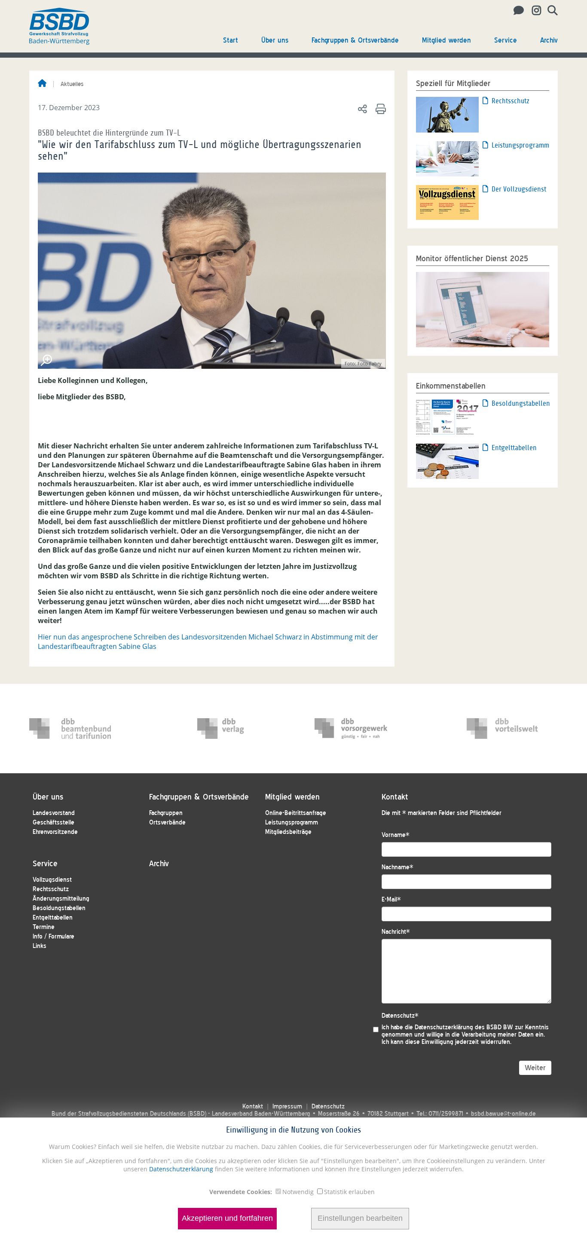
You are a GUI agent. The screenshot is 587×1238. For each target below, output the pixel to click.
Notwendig (298, 1192)
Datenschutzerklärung (180, 1169)
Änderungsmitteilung (61, 898)
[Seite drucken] (379, 108)
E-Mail (391, 899)
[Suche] (549, 10)
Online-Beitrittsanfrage (295, 813)
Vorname (396, 835)
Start (230, 40)
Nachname (397, 867)
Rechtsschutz (510, 101)
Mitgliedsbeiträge (288, 832)
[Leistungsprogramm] (447, 158)
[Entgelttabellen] (447, 461)
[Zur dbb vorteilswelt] (507, 728)
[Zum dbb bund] (70, 728)
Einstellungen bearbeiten (360, 1218)
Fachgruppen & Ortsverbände (355, 40)
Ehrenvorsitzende (55, 832)
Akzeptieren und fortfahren (227, 1218)
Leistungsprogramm (520, 145)
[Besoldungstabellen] (447, 416)
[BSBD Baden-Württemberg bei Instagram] (533, 10)
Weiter (535, 1068)
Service (505, 40)
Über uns (274, 40)
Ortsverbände (167, 822)
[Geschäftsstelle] (516, 10)
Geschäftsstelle (53, 822)
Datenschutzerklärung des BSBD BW (464, 1027)
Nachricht (396, 931)
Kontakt (252, 1106)
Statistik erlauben (349, 1192)
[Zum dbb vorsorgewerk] (355, 728)
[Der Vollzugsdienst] (447, 202)
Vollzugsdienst (52, 879)
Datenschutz (400, 1015)
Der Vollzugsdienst (519, 189)
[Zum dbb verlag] (238, 728)
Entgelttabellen (514, 448)
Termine (44, 927)
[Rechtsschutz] (447, 114)
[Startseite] (42, 83)
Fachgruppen (166, 813)
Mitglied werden (446, 40)
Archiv (549, 40)
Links (39, 946)
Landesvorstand (54, 813)
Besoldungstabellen (520, 403)
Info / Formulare (53, 936)
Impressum (287, 1106)
